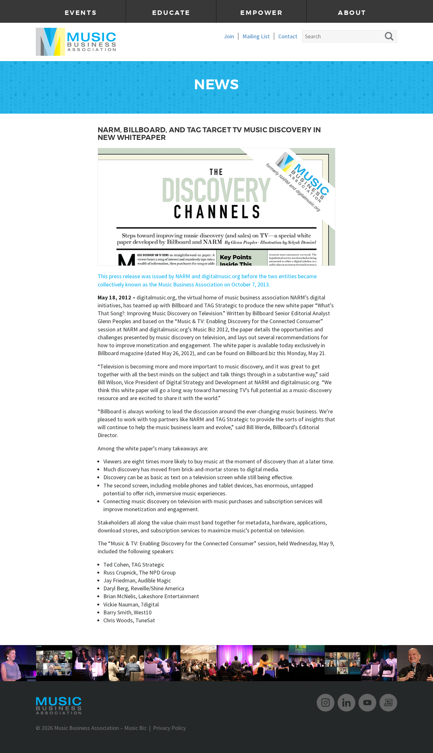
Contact (287, 36)
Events (81, 13)
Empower (261, 13)
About (352, 13)
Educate (171, 13)
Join (229, 36)
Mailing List (256, 36)
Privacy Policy (169, 727)
